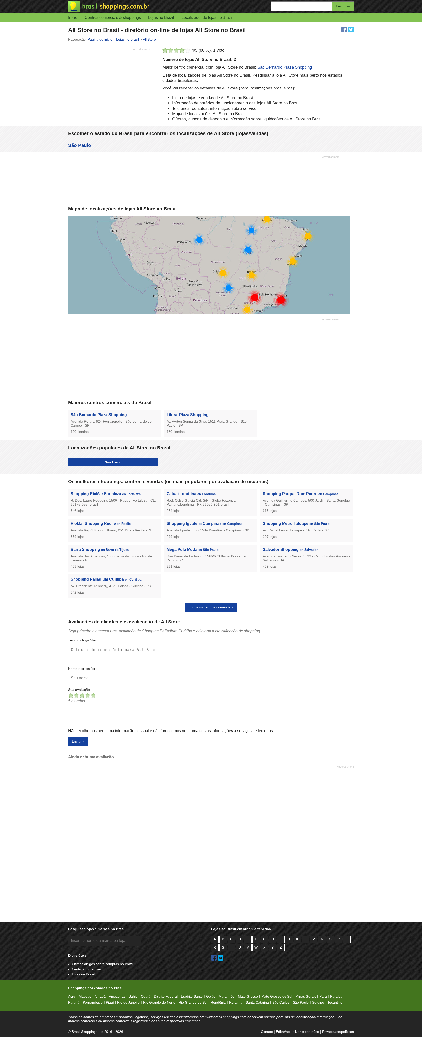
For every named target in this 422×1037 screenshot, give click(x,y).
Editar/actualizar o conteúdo (297, 1032)
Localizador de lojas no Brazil (207, 17)
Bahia (133, 996)
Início (72, 17)
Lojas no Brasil (83, 974)
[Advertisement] (109, 87)
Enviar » (78, 741)
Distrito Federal (166, 996)
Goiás (210, 996)
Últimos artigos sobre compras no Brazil (102, 964)
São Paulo (79, 145)
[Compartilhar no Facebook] (344, 29)
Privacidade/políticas (338, 1032)
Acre (71, 996)
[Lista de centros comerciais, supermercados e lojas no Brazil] (139, 6)
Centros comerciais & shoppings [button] (113, 17)
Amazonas (117, 996)
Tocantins (334, 1002)
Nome (82, 669)
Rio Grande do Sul (193, 1002)
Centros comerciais (87, 969)
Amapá (100, 996)
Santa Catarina (257, 1002)
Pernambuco (93, 1002)
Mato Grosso (248, 996)
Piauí (110, 1002)
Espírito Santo (192, 996)
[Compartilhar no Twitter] (351, 29)
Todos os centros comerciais (211, 607)
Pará (323, 996)
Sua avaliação (79, 690)
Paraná (73, 1002)
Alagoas (85, 996)
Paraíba (336, 996)
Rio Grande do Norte (159, 1002)
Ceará (145, 996)
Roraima (235, 1002)
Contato (267, 1032)
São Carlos (280, 1002)
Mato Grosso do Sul (276, 996)
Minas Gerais (305, 996)
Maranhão (226, 996)
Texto (82, 640)
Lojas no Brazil (161, 17)
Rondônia (218, 1002)
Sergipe (318, 1002)
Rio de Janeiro (128, 1002)
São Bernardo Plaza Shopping (284, 67)
